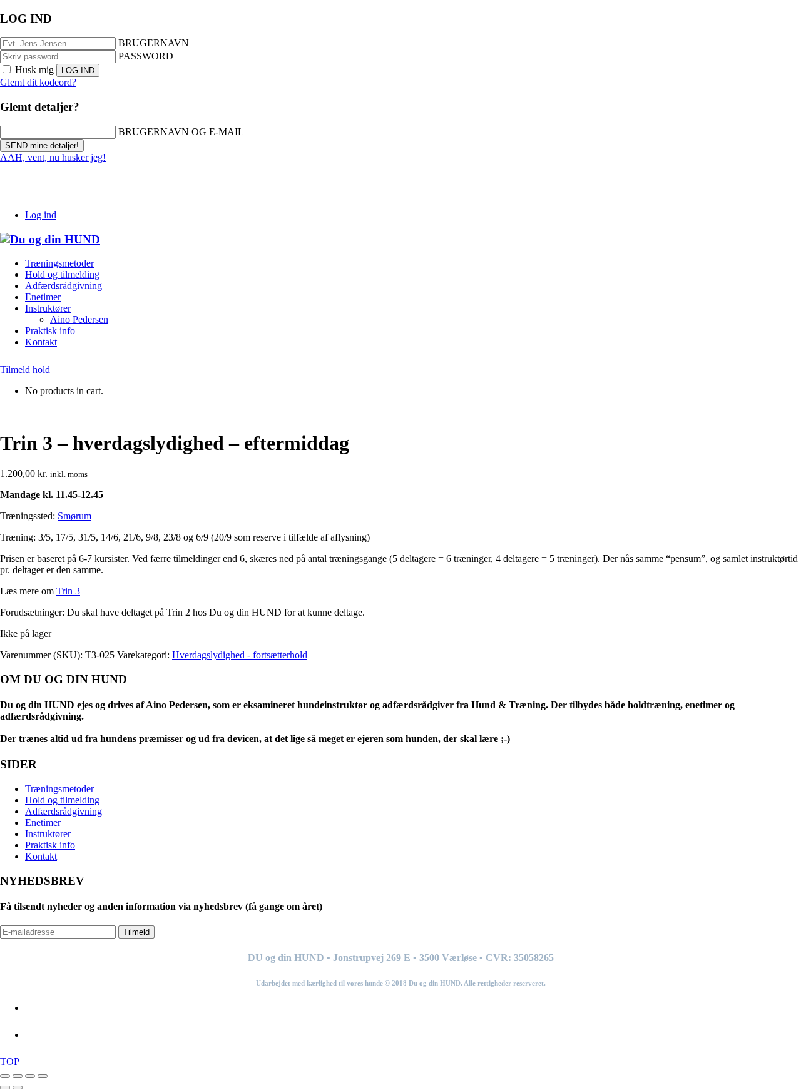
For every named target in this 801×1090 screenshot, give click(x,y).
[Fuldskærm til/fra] (18, 1076)
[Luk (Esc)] (43, 1076)
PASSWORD (145, 56)
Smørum (74, 516)
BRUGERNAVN (153, 43)
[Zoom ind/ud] (5, 1076)
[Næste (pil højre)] (18, 1087)
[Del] (30, 1076)
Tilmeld (136, 932)
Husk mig (34, 69)
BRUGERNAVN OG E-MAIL (181, 131)
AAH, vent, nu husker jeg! (53, 157)
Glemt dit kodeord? (38, 82)
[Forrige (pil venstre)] (5, 1087)
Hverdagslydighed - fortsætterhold (239, 654)
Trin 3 (68, 591)
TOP (9, 1061)
